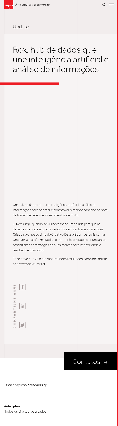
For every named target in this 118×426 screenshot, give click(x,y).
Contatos (86, 361)
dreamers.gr (42, 4)
